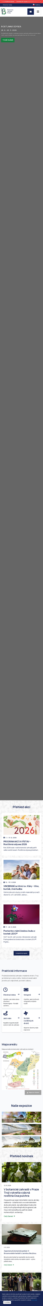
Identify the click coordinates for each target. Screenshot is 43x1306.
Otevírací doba (7, 5)
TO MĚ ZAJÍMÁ (7, 40)
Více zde (34, 1300)
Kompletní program (21, 953)
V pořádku (7, 1302)
